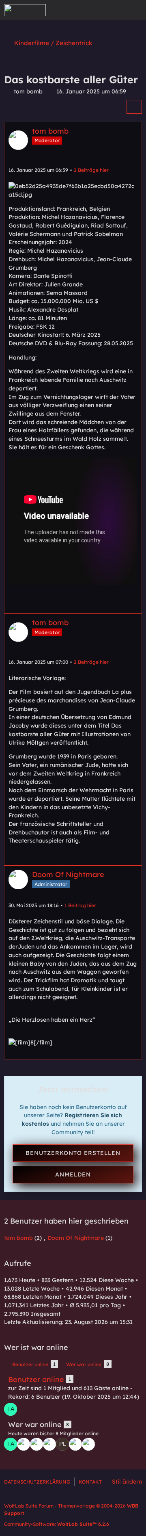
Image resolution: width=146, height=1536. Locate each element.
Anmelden (73, 1174)
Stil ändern (127, 1481)
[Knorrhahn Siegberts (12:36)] (36, 1444)
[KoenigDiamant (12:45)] (23, 1444)
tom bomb (28, 91)
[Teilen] (134, 107)
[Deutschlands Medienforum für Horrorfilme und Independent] (24, 10)
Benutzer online (36, 1379)
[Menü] (135, 10)
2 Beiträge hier (91, 170)
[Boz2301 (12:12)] (49, 1444)
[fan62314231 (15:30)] (10, 1409)
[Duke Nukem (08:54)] (88, 1444)
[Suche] (95, 10)
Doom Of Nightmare (75, 1237)
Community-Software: (56, 1524)
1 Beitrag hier (80, 905)
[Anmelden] (115, 10)
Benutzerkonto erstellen (73, 1153)
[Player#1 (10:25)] (62, 1444)
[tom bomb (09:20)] (75, 1444)
